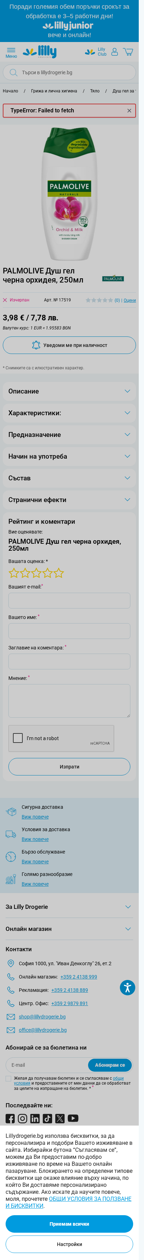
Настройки (69, 1244)
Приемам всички (69, 1224)
